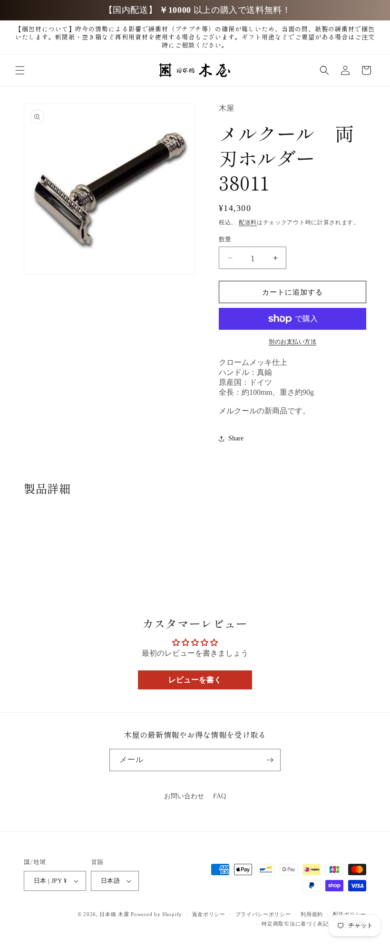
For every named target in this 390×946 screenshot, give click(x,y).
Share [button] (236, 438)
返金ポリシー (208, 914)
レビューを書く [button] (195, 680)
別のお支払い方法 (292, 341)
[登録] (269, 760)
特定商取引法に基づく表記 (295, 924)
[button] (20, 70)
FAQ (219, 796)
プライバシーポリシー (263, 914)
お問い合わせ (184, 796)
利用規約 (312, 914)
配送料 (248, 222)
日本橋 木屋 (114, 914)
